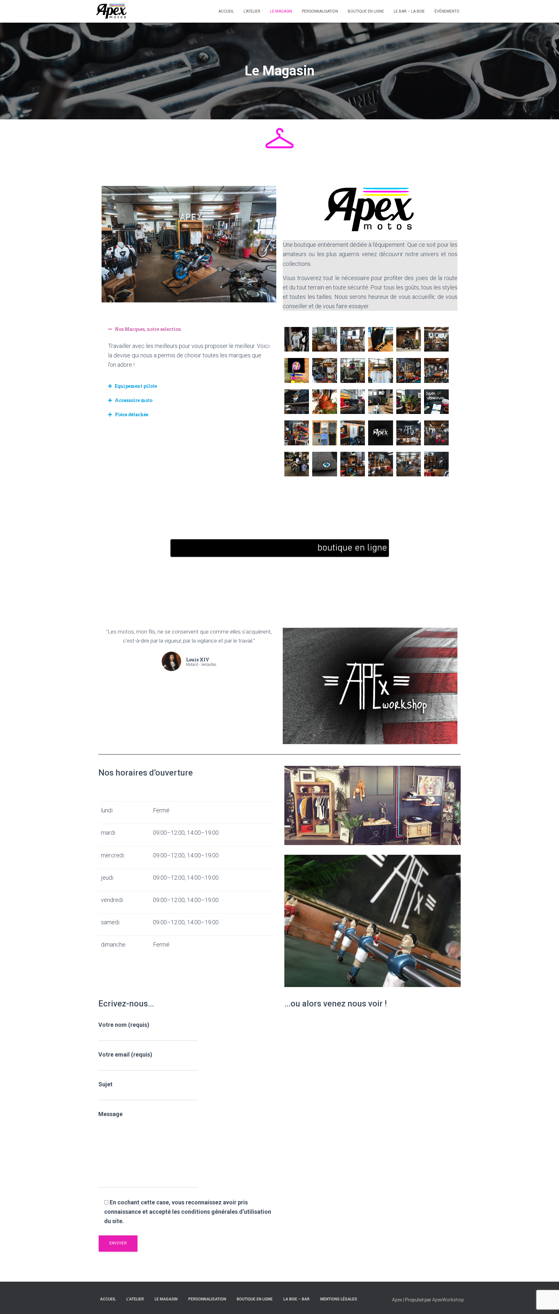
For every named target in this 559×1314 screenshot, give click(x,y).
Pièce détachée (131, 414)
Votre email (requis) (125, 1054)
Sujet (105, 1084)
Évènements (446, 11)
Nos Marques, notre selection (148, 329)
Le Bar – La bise (409, 11)
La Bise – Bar (296, 1299)
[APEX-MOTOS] (111, 11)
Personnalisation (320, 11)
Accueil (226, 11)
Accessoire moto (133, 400)
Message (110, 1114)
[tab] (189, 329)
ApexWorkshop (448, 1299)
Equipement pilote (136, 386)
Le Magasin (281, 11)
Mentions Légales (338, 1299)
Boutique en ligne (366, 11)
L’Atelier (252, 11)
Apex (397, 1299)
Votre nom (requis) (123, 1024)
